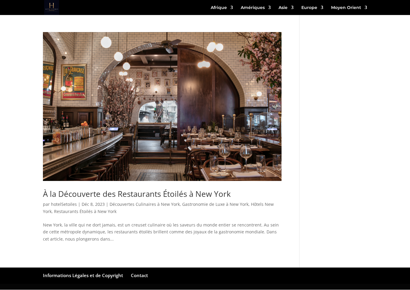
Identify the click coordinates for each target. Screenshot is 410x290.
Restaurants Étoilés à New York (85, 211)
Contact (139, 275)
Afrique (219, 7)
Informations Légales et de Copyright (83, 275)
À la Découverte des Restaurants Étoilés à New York (137, 193)
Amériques (253, 7)
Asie (283, 7)
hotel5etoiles (64, 204)
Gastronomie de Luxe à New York (215, 204)
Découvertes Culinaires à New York (145, 204)
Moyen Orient (346, 7)
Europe (309, 7)
